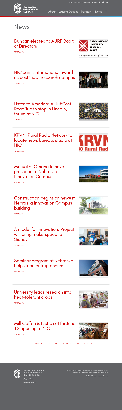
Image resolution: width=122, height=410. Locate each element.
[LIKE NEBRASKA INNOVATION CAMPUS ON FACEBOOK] (99, 2)
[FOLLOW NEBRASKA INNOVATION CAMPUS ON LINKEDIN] (107, 2)
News (71, 2)
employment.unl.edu (102, 372)
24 (78, 343)
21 (67, 343)
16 (49, 343)
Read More (18, 52)
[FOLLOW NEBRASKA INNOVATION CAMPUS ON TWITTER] (103, 2)
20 (63, 343)
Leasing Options (68, 11)
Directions (86, 2)
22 (71, 343)
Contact (77, 2)
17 (52, 343)
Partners (86, 11)
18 (56, 343)
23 (74, 343)
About (52, 11)
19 (60, 343)
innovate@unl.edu (29, 382)
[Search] (106, 11)
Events (98, 11)
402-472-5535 (28, 379)
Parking (95, 2)
